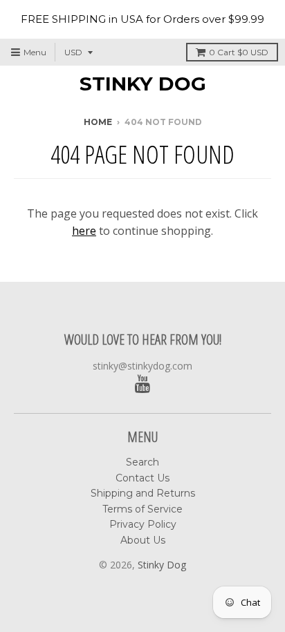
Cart (238, 52)
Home (98, 122)
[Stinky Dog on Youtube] (143, 384)
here (84, 230)
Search (142, 462)
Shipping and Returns (143, 493)
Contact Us (142, 478)
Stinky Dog (143, 83)
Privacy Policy (142, 524)
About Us (142, 540)
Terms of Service (142, 509)
